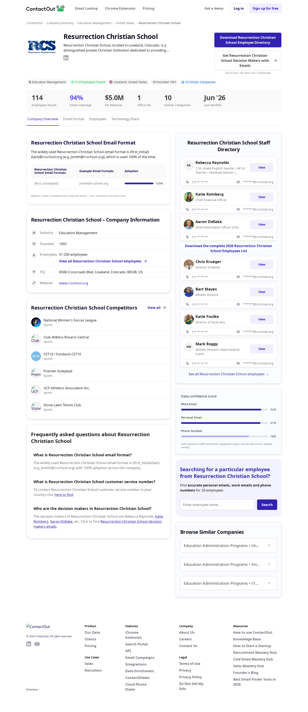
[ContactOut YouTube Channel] (37, 663)
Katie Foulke (207, 316)
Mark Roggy (206, 344)
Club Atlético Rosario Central (66, 337)
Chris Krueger (208, 261)
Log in (239, 8)
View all (154, 307)
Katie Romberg (209, 194)
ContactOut (35, 23)
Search (267, 504)
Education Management (94, 23)
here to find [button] (63, 494)
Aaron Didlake (61, 521)
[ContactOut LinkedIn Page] (28, 663)
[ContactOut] (46, 8)
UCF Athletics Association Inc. (67, 388)
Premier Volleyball (58, 371)
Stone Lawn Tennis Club (62, 405)
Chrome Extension (120, 8)
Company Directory (60, 23)
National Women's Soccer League (70, 320)
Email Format (73, 119)
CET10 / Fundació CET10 (62, 354)
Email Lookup (86, 8)
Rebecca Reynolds (212, 162)
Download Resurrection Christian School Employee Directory (248, 40)
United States (125, 23)
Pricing (148, 8)
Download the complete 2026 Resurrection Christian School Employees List (228, 248)
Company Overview (42, 119)
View (261, 167)
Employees (97, 119)
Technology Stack (125, 119)
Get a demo (214, 8)
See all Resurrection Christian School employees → (229, 374)
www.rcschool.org (73, 283)
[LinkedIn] (66, 57)
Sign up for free (265, 8)
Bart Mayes (206, 289)
